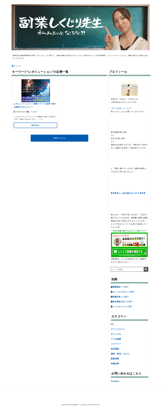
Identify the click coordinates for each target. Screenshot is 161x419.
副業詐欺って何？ (120, 297)
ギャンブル (116, 334)
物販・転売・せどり (120, 354)
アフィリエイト (118, 329)
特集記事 (115, 363)
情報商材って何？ (120, 287)
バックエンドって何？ (122, 306)
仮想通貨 (115, 349)
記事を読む (35, 125)
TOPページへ (59, 138)
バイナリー (116, 344)
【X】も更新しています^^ (121, 108)
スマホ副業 (33, 112)
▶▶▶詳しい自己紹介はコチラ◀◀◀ (128, 193)
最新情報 (115, 358)
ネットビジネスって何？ (123, 292)
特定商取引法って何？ (122, 301)
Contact (115, 381)
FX (112, 324)
